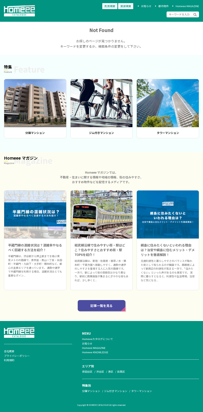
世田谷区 (87, 371)
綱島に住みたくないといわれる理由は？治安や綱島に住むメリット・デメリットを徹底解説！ (168, 250)
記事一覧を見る (101, 305)
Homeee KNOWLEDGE (95, 352)
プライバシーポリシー (17, 356)
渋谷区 (100, 371)
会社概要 (9, 351)
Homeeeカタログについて (97, 339)
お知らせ (146, 6)
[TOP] (21, 16)
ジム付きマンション (101, 133)
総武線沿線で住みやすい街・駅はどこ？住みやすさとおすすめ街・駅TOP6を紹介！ (100, 250)
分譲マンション (35, 133)
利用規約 (9, 360)
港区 (110, 371)
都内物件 (163, 6)
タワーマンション (168, 133)
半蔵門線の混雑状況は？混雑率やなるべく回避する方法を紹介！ (35, 247)
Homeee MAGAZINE (187, 6)
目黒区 (121, 371)
